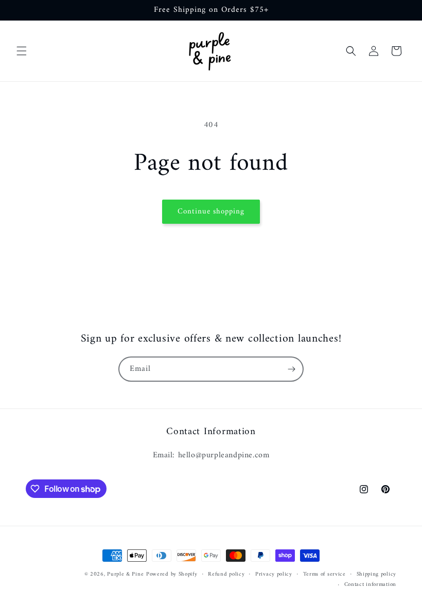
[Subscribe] (291, 369)
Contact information (370, 585)
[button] (21, 51)
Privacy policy (273, 574)
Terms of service (324, 574)
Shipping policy (377, 574)
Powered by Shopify (172, 574)
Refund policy (226, 574)
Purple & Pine (125, 574)
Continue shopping (211, 212)
